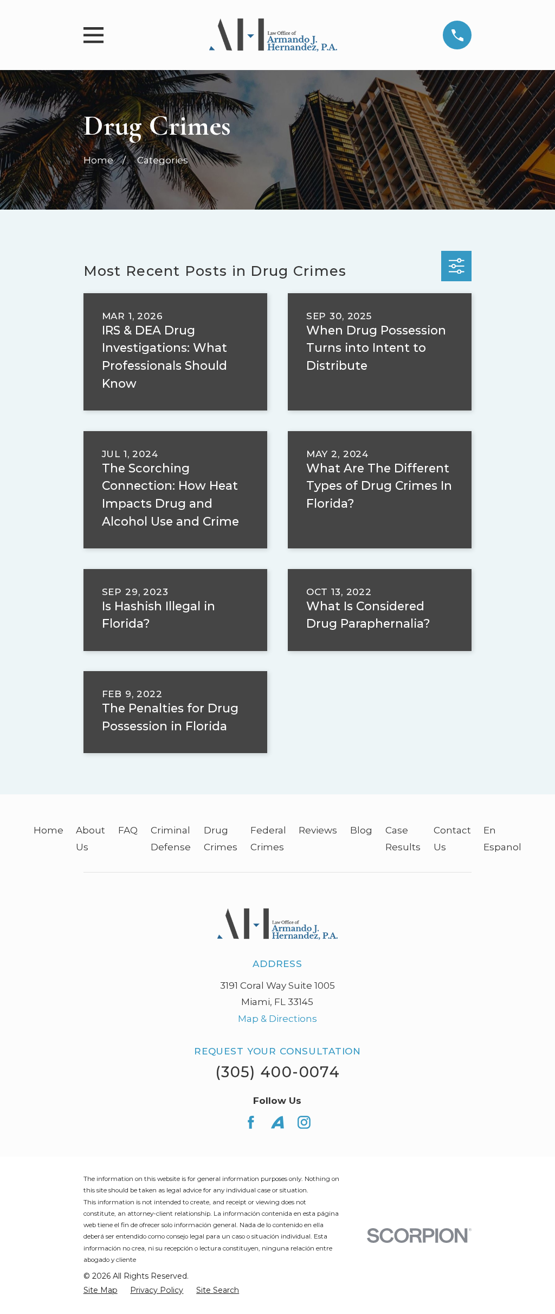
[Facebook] (250, 1122)
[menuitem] (100, 1291)
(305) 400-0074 (277, 1072)
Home (48, 830)
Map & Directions (277, 1018)
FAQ (128, 830)
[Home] (273, 35)
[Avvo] (277, 1122)
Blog (361, 830)
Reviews (318, 830)
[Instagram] (304, 1122)
